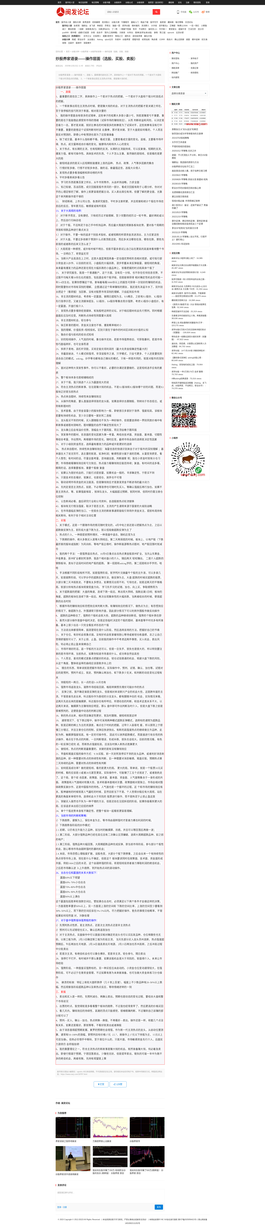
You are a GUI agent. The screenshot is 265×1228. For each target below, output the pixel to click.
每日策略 (95, 2)
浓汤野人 (145, 26)
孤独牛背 (182, 29)
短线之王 (119, 36)
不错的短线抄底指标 (181, 146)
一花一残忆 (194, 26)
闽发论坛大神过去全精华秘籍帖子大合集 (189, 265)
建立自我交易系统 (180, 196)
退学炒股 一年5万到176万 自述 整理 (187, 372)
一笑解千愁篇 (125, 29)
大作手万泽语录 (179, 142)
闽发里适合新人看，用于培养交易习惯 (189, 171)
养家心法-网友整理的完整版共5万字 (187, 323)
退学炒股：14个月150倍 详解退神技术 (188, 350)
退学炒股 (126, 26)
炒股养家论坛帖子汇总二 (183, 166)
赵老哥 (77, 26)
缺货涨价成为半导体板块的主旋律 (187, 133)
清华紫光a (163, 26)
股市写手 (154, 22)
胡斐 (188, 39)
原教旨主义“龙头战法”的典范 (185, 129)
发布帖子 (194, 58)
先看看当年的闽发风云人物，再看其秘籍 (189, 315)
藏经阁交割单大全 (179, 300)
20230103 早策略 (179, 183)
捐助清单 (175, 68)
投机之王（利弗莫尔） (72, 36)
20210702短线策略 (180, 138)
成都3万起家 (83, 33)
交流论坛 (189, 22)
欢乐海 (204, 39)
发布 (159, 1207)
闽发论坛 (59, 66)
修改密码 (194, 73)
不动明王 (142, 29)
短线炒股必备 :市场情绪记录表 (186, 201)
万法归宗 (192, 29)
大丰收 (154, 26)
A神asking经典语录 (180, 378)
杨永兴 (170, 39)
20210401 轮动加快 (181, 244)
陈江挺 (162, 33)
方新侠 (122, 33)
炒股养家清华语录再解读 (67, 1174)
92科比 (130, 33)
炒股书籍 (106, 2)
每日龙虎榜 (83, 2)
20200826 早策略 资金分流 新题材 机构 (190, 179)
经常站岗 (146, 39)
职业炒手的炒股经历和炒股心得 (186, 188)
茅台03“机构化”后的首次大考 (185, 228)
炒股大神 (115, 22)
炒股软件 (117, 2)
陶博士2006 (182, 26)
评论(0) (99, 66)
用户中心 (175, 63)
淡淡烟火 (91, 39)
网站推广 (175, 73)
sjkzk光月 (109, 39)
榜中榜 (73, 33)
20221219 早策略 (179, 216)
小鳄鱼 (204, 26)
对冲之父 (87, 36)
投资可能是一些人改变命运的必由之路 (188, 279)
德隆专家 (136, 39)
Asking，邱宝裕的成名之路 (183, 364)
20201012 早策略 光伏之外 (184, 151)
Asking (100, 39)
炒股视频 (140, 2)
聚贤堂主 (173, 29)
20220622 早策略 (179, 175)
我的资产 (194, 63)
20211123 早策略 (179, 232)
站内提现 (175, 77)
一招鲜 (81, 29)
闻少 (64, 29)
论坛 (180, 2)
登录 (208, 2)
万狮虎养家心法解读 (102, 1141)
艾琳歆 (172, 26)
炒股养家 (126, 39)
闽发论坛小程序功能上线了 (183, 258)
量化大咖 (148, 36)
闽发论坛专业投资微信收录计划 (185, 272)
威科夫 (128, 36)
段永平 (100, 33)
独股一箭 (116, 26)
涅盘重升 (87, 43)
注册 (187, 2)
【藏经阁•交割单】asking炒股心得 (186, 358)
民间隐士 (106, 22)
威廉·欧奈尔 (108, 36)
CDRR (162, 39)
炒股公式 (129, 2)
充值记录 (194, 68)
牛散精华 (125, 22)
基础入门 (135, 22)
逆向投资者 (137, 36)
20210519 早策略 (179, 212)
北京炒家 (180, 33)
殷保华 (79, 43)
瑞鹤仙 (84, 26)
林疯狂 (100, 26)
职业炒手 (81, 39)
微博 (208, 12)
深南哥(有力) (90, 29)
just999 (65, 33)
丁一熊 (114, 29)
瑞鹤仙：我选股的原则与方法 (185, 162)
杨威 (74, 39)
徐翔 (64, 43)
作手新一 (163, 29)
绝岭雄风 (136, 26)
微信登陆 (197, 2)
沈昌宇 (71, 43)
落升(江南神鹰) (110, 33)
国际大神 (77, 22)
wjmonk (170, 33)
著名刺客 (72, 29)
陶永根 (154, 39)
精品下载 (144, 22)
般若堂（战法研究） (156, 2)
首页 (59, 2)
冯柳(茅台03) (104, 29)
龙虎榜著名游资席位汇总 (183, 192)
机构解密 (96, 22)
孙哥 (93, 33)
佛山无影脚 (179, 39)
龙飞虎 (92, 26)
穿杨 (156, 33)
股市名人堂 (69, 2)
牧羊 (135, 29)
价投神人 (97, 36)
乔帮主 (108, 26)
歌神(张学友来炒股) (143, 33)
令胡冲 (118, 39)
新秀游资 (86, 22)
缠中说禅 (196, 39)
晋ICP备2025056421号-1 (188, 1219)
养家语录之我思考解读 (66, 1141)
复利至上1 (152, 29)
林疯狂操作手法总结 (180, 311)
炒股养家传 (135, 1141)
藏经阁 (171, 2)
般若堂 (163, 22)
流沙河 (201, 29)
